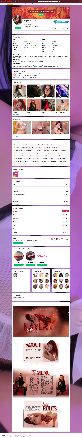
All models (3, 4)
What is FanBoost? (65, 24)
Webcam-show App (37, 4)
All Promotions (22, 4)
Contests (29, 4)
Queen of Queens (43, 73)
